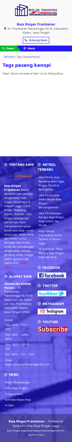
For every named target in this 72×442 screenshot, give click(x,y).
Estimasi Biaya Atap (18, 399)
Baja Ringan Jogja (16, 430)
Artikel (9, 405)
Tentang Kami (14, 394)
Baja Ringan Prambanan (36, 24)
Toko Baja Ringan (16, 388)
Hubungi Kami (37, 40)
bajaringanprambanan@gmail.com (27, 364)
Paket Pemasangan (17, 382)
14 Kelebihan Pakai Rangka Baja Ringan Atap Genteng (51, 253)
